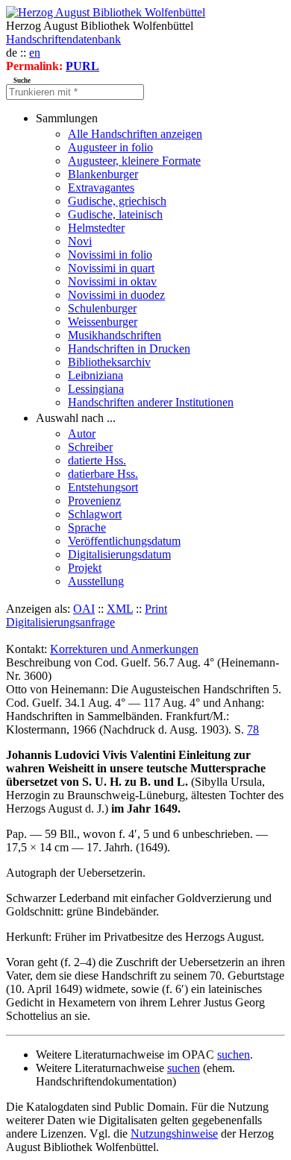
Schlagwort (95, 514)
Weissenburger (102, 321)
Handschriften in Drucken (129, 348)
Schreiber (90, 447)
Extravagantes (101, 187)
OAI (84, 608)
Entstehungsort (103, 487)
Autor (82, 433)
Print (156, 608)
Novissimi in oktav (112, 281)
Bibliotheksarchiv (109, 362)
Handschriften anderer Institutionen (151, 402)
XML (120, 608)
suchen (233, 1054)
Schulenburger (102, 308)
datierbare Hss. (103, 473)
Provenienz (94, 500)
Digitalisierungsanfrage (60, 622)
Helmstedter (96, 227)
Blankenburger (103, 174)
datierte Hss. (97, 460)
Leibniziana (95, 375)
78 (253, 729)
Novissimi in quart (111, 268)
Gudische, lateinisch (115, 214)
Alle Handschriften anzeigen (135, 133)
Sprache (87, 527)
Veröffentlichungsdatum (124, 541)
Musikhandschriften (114, 335)
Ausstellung (96, 581)
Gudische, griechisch (117, 201)
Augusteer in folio (110, 147)
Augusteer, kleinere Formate (134, 160)
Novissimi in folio (110, 254)
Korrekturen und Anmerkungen (124, 649)
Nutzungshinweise (174, 1133)
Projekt (84, 567)
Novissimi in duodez (116, 295)
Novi (80, 241)
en (34, 52)
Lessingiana (96, 388)
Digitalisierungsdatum (119, 554)
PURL (82, 66)
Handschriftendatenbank (63, 39)
